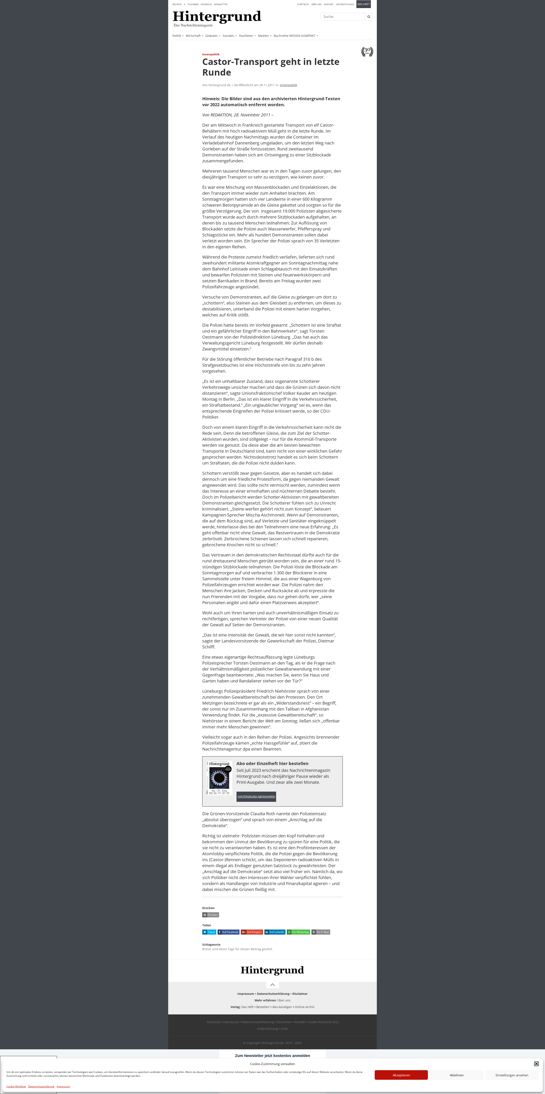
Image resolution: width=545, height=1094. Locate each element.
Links (284, 1029)
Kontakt (329, 4)
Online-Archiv (304, 1007)
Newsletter (220, 4)
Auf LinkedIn (276, 932)
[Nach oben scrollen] (272, 985)
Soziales (228, 36)
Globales (211, 36)
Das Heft (363, 4)
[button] (536, 1064)
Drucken (212, 915)
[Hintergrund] (217, 17)
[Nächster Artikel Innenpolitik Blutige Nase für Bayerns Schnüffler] (370, 63)
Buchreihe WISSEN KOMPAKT (295, 36)
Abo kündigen (282, 1007)
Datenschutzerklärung (41, 1086)
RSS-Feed (177, 4)
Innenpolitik (288, 85)
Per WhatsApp (300, 932)
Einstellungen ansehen (512, 1075)
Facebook (206, 4)
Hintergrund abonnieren (256, 796)
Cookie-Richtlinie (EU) (323, 1022)
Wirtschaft (193, 36)
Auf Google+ (254, 932)
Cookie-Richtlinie (16, 1086)
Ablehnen (457, 1075)
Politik (176, 36)
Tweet (211, 932)
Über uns (316, 4)
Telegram (193, 4)
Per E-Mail (322, 932)
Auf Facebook (230, 932)
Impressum (63, 1086)
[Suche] (369, 16)
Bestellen (263, 1007)
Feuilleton (246, 36)
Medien (263, 36)
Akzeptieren (401, 1075)
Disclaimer (300, 994)
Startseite (303, 4)
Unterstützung (345, 4)
